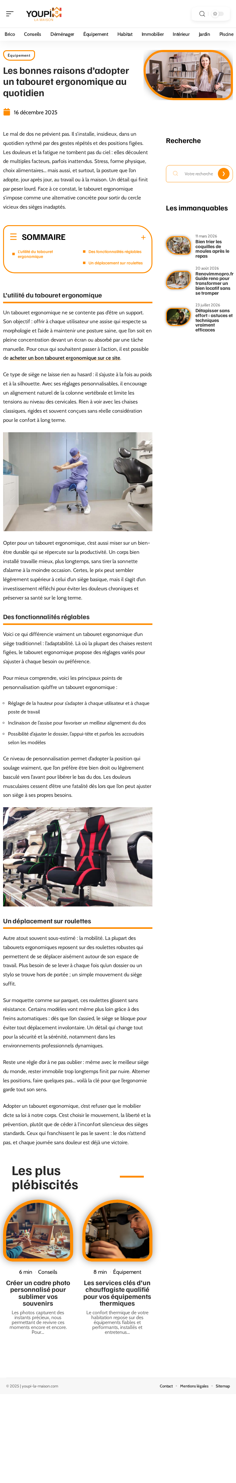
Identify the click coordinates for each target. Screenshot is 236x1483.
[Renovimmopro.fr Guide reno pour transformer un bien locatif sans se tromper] (178, 280)
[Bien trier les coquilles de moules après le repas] (178, 245)
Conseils (47, 1272)
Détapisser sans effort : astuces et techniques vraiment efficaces (214, 320)
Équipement (19, 55)
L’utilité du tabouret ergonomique (35, 254)
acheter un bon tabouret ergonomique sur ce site (65, 358)
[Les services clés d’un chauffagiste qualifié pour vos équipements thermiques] (117, 1230)
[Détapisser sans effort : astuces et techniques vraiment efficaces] (178, 317)
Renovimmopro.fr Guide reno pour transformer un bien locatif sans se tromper (214, 283)
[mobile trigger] (11, 14)
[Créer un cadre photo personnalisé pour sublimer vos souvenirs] (38, 1230)
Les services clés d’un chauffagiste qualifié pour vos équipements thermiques (117, 1292)
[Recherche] (202, 14)
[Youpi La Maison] (44, 14)
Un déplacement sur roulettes (115, 262)
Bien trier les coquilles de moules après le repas (212, 248)
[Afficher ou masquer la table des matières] (105, 237)
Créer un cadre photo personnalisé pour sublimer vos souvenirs (38, 1292)
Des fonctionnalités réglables (114, 251)
